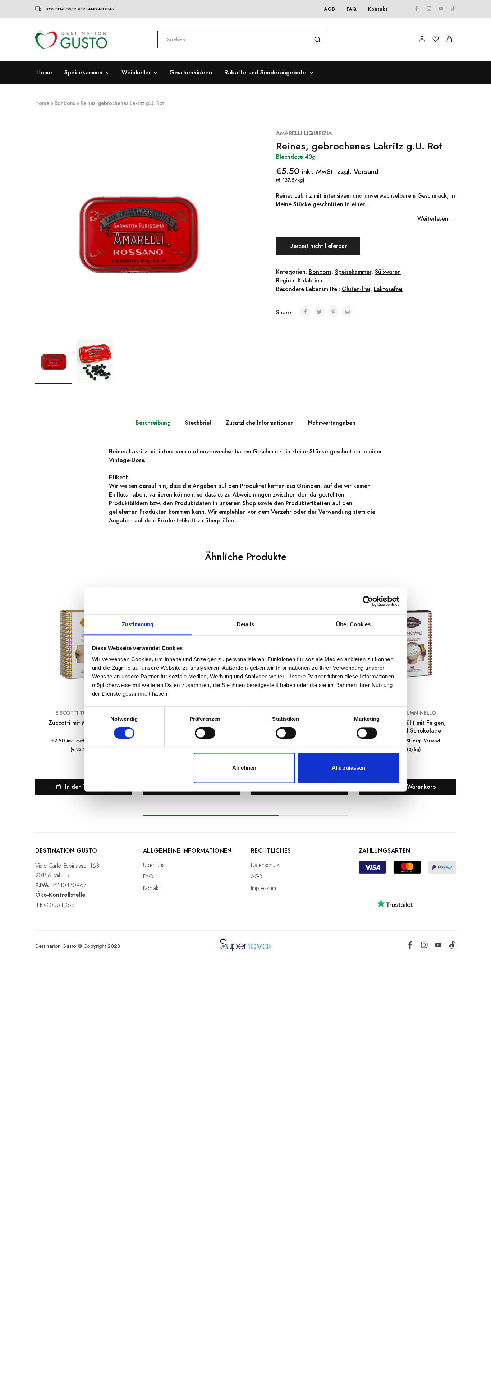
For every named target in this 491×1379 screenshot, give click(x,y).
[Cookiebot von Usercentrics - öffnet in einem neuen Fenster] (367, 601)
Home (44, 73)
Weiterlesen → (436, 219)
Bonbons (65, 103)
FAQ (352, 8)
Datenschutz (265, 865)
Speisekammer (353, 272)
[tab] (153, 423)
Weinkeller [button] (136, 73)
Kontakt (377, 8)
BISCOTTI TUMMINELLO (407, 712)
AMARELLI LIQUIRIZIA (304, 133)
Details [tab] (245, 624)
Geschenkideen (190, 73)
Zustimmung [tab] (138, 624)
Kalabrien (310, 280)
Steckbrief (198, 423)
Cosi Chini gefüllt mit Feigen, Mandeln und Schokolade (407, 726)
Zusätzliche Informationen (260, 423)
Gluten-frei (356, 289)
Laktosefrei (388, 289)
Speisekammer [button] (83, 73)
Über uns (154, 865)
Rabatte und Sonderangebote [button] (265, 73)
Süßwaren (388, 272)
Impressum (263, 888)
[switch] (205, 733)
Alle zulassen (348, 768)
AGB (329, 8)
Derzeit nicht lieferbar (318, 246)
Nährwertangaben (331, 423)
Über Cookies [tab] (353, 624)
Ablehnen (244, 768)
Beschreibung (153, 423)
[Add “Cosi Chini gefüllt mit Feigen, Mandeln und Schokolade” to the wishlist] (449, 606)
